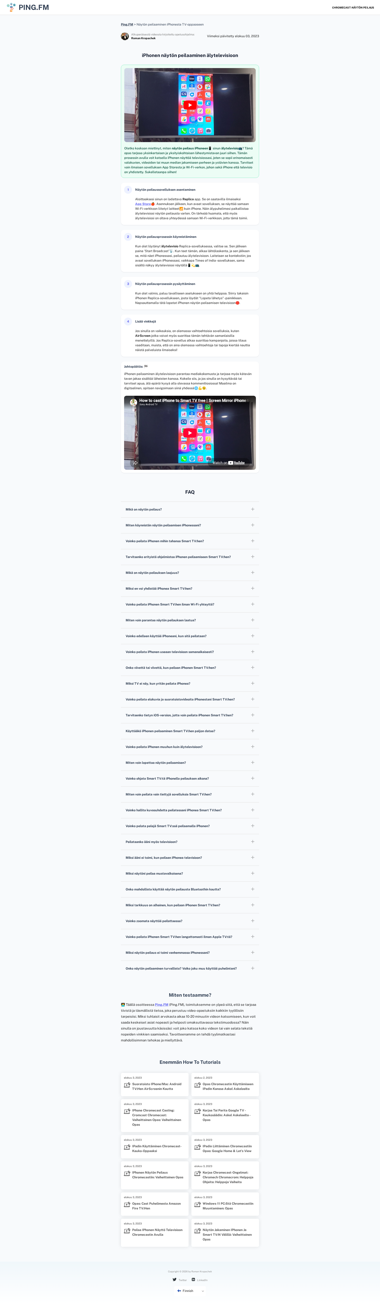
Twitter (182, 1280)
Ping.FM (161, 1005)
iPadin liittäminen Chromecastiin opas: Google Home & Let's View (227, 1148)
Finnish (187, 1291)
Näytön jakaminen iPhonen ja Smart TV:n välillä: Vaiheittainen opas (227, 1234)
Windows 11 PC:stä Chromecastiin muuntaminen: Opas (228, 1206)
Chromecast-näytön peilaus (353, 7)
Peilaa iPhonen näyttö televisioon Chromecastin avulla (157, 1232)
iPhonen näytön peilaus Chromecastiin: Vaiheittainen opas (157, 1175)
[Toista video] (190, 105)
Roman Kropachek (143, 38)
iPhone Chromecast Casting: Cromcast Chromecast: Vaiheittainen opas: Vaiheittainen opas (156, 1117)
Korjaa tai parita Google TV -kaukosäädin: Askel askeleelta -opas (227, 1115)
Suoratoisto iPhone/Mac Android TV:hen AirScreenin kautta (156, 1086)
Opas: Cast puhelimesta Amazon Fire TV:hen (156, 1206)
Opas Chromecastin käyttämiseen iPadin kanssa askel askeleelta (228, 1086)
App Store (143, 204)
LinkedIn (202, 1280)
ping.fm (34, 7)
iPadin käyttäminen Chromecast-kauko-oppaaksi (156, 1148)
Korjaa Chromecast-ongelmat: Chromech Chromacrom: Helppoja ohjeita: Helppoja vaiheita (228, 1177)
